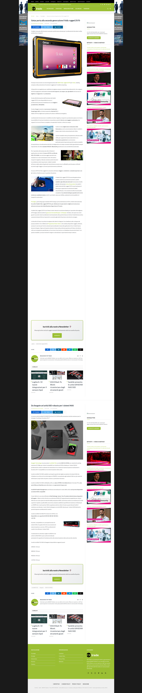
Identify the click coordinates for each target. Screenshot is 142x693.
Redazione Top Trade (37, 23)
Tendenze (86, 8)
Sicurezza (78, 8)
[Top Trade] (37, 8)
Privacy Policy (62, 658)
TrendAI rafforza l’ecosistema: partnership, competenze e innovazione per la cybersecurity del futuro (98, 49)
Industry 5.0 (59, 1)
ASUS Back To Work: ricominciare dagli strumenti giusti (57, 386)
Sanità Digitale (65, 1)
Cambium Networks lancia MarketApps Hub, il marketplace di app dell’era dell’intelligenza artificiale (55, 4)
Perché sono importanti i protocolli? (95, 89)
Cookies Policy (62, 656)
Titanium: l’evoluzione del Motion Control (96, 107)
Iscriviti (57, 335)
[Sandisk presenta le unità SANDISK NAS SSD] (75, 375)
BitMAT (32, 1)
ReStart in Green (73, 1)
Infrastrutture (68, 8)
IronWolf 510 (35, 587)
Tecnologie (50, 8)
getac (33, 343)
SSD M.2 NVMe (48, 587)
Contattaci (88, 1)
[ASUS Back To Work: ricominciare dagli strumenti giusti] (57, 375)
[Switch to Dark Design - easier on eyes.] (108, 8)
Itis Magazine (53, 1)
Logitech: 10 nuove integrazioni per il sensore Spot (39, 386)
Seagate (41, 587)
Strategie (59, 8)
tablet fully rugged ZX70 (41, 343)
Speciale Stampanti (81, 1)
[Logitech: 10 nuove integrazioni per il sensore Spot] (39, 375)
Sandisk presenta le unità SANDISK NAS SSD (75, 384)
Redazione (61, 661)
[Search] (110, 8)
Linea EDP (47, 1)
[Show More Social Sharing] (64, 27)
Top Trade (42, 1)
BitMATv (37, 1)
